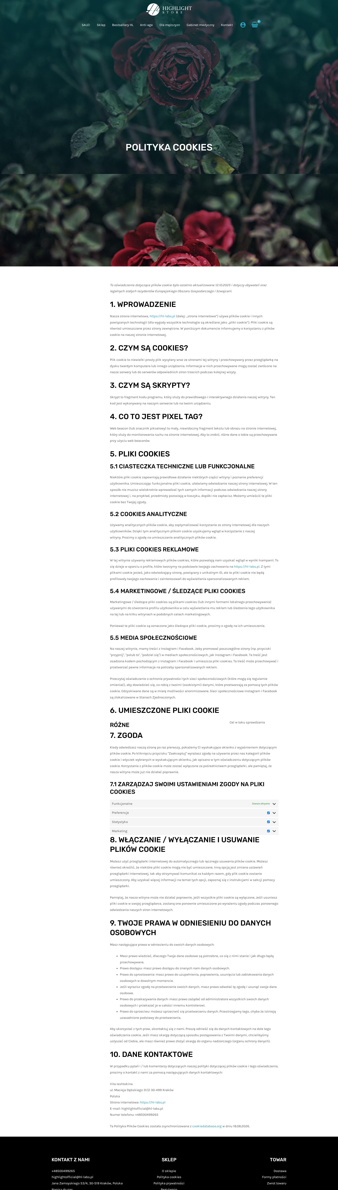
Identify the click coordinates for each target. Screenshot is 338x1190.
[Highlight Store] (169, 9)
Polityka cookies (169, 1177)
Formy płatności (274, 1177)
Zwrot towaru (276, 1183)
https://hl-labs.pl (162, 316)
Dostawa (280, 1171)
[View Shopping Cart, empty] (255, 24)
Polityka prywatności (169, 1183)
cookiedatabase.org (207, 1126)
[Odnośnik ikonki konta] (243, 25)
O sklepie (169, 1171)
